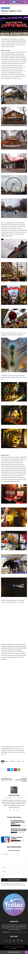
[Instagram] (13, 810)
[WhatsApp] (18, 769)
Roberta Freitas (5, 13)
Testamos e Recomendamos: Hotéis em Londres (21, 780)
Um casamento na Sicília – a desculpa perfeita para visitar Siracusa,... (18, 822)
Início (2, 5)
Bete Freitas (24, 825)
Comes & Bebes (13, 832)
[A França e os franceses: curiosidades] (5, 840)
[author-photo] (14, 793)
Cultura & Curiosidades (9, 5)
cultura (7, 761)
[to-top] (26, 951)
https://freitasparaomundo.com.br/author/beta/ (14, 797)
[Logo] (14, 917)
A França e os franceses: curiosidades (16, 837)
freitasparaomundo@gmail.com (17, 932)
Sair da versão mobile (14, 952)
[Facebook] (8, 769)
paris (3, 763)
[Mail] (14, 940)
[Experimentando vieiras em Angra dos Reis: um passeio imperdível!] (5, 831)
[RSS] (17, 940)
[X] (12, 769)
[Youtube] (21, 940)
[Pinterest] (15, 769)
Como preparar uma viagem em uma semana (7, 779)
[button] (3, 2)
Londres (18, 761)
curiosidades (12, 761)
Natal (23, 761)
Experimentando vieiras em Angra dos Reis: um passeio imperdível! (18, 829)
